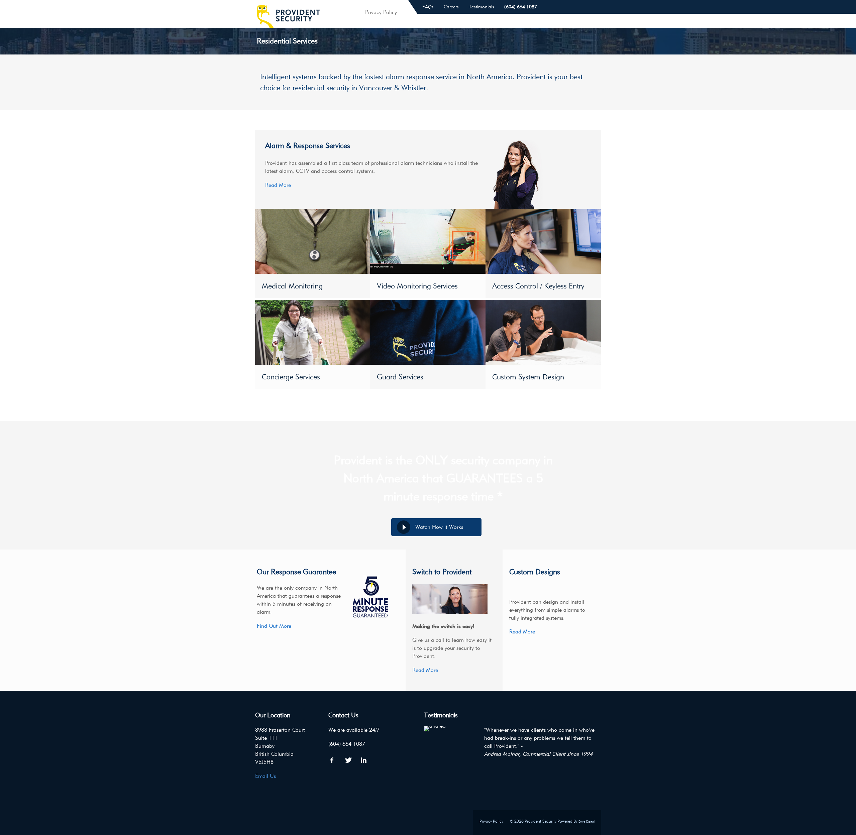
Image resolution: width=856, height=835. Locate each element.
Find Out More (274, 626)
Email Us (265, 776)
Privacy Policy (491, 821)
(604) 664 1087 (520, 7)
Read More (278, 185)
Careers (451, 7)
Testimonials (481, 7)
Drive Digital (586, 821)
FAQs (428, 7)
